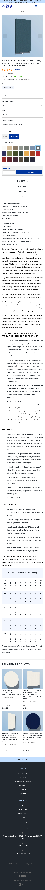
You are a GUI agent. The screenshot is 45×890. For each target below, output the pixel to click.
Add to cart (29, 172)
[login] (36, 6)
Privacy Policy (22, 822)
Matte (5, 136)
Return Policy (22, 814)
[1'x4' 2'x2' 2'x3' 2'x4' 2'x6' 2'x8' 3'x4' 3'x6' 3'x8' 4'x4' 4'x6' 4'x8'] (22, 96)
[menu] (41, 6)
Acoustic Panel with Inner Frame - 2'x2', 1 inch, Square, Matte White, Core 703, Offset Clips (33, 695)
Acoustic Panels (22, 773)
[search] (31, 6)
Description (22, 181)
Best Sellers (22, 785)
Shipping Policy (22, 810)
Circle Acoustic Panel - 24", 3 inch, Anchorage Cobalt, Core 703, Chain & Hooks (33, 736)
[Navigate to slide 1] (22, 53)
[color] (4, 148)
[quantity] (5, 172)
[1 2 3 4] (22, 105)
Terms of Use (22, 818)
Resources (22, 186)
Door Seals (22, 777)
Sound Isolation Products (22, 782)
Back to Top (22, 759)
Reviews (22, 191)
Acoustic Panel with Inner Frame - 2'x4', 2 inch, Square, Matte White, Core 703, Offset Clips (11, 737)
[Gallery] (22, 36)
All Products (22, 790)
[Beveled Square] (22, 115)
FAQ (22, 197)
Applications (22, 794)
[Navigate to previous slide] (5, 36)
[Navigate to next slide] (40, 36)
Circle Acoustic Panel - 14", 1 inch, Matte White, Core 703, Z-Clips (11, 692)
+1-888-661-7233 (22, 846)
